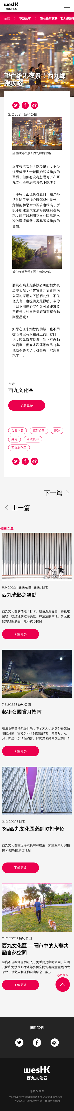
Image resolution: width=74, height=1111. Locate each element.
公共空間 (17, 430)
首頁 (7, 18)
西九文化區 (19, 448)
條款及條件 (37, 1091)
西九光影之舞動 (19, 594)
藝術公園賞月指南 (22, 711)
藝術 (37, 587)
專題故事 (25, 18)
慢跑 (57, 430)
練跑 (14, 439)
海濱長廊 (33, 439)
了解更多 (26, 405)
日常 (45, 587)
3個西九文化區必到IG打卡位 (33, 828)
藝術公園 (30, 114)
